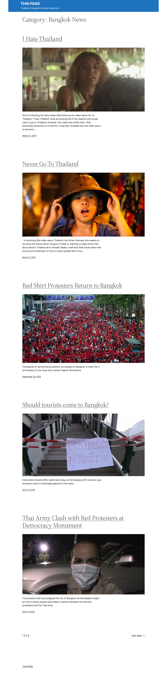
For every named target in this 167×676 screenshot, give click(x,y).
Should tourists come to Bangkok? (65, 404)
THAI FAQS (30, 3)
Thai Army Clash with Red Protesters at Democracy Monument (73, 521)
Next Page (138, 635)
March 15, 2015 (29, 135)
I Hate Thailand (42, 38)
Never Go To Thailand (50, 163)
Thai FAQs (27, 666)
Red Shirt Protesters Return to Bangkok (72, 285)
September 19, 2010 (31, 376)
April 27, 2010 (28, 490)
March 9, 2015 (29, 257)
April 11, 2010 (28, 611)
